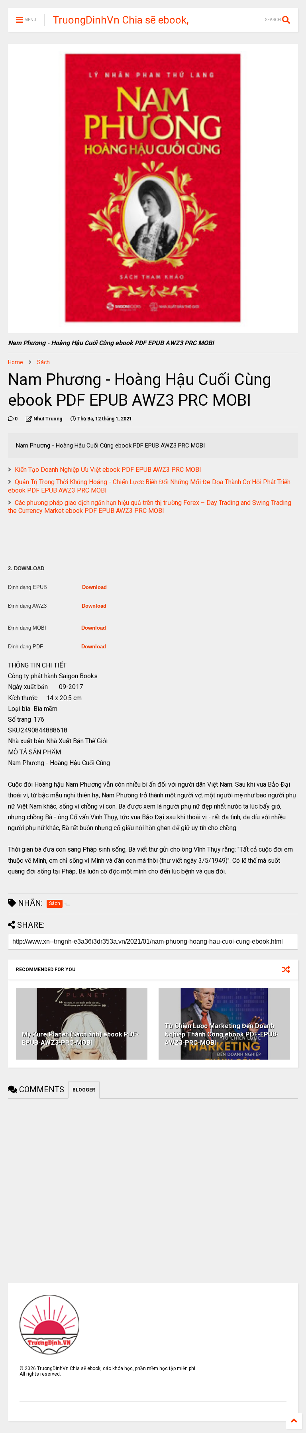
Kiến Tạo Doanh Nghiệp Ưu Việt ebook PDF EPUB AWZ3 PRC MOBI (108, 469)
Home (15, 362)
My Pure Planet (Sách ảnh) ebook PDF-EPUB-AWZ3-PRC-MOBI (80, 1038)
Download (94, 587)
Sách (43, 362)
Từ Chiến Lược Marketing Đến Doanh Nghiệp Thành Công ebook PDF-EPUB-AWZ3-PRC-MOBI (222, 1034)
